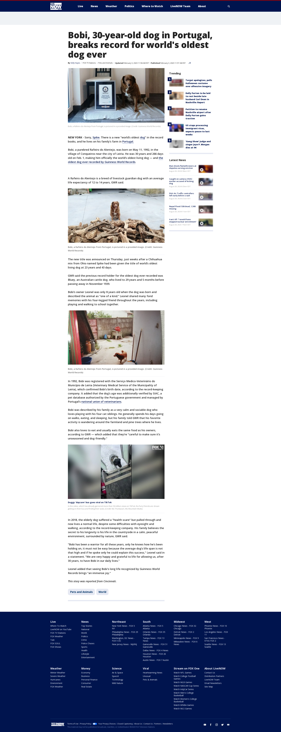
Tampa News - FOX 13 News (153, 639)
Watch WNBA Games (184, 705)
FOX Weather (56, 636)
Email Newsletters (213, 683)
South (147, 621)
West (207, 621)
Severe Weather (57, 676)
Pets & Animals (150, 679)
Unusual (146, 676)
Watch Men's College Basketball (184, 694)
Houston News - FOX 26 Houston (154, 655)
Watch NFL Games (183, 672)
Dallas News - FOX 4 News (155, 650)
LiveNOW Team (212, 679)
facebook (210, 724)
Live (53, 621)
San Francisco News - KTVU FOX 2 (214, 639)
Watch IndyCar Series (184, 689)
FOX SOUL (55, 643)
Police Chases (87, 643)
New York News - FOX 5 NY (123, 627)
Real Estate (86, 686)
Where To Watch (58, 625)
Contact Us (209, 672)
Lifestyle (85, 654)
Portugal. (128, 141)
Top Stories (86, 625)
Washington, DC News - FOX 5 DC (123, 639)
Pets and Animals (105, 63)
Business (85, 676)
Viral (146, 668)
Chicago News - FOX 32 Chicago (185, 627)
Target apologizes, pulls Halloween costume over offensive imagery (199, 83)
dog (142, 137)
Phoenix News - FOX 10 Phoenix (215, 627)
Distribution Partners (214, 676)
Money (85, 668)
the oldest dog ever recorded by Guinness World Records (115, 160)
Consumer (86, 683)
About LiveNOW (214, 668)
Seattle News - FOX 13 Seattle (215, 645)
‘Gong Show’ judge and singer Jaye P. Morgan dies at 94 (198, 144)
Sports (84, 646)
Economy (85, 672)
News (85, 621)
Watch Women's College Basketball (185, 700)
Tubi (52, 639)
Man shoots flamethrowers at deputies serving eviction (182, 167)
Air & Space (117, 672)
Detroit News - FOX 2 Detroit (184, 633)
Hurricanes (55, 679)
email (228, 724)
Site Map (208, 686)
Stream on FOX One (186, 668)
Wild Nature (117, 683)
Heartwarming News (152, 672)
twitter (222, 724)
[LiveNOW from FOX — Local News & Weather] (60, 6)
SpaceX (115, 676)
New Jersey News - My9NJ (124, 644)
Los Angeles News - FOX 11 (216, 633)
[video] (205, 169)
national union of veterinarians (101, 401)
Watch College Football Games (185, 677)
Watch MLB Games (183, 682)
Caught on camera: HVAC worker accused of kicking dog (181, 181)
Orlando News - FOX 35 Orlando (154, 633)
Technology (117, 679)
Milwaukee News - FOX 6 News (185, 643)
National (85, 629)
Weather (56, 668)
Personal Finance (89, 679)
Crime (84, 639)
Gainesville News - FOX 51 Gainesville (155, 645)
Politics (84, 636)
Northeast (119, 621)
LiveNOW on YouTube (60, 629)
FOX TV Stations (89, 63)
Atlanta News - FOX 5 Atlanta (153, 627)
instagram (216, 724)
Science (117, 668)
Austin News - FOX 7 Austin (156, 660)
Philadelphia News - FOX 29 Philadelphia (125, 633)
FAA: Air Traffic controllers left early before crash (181, 194)
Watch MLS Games (183, 708)
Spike (96, 137)
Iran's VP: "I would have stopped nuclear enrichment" (183, 220)
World (102, 592)
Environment (56, 683)
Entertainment (88, 657)
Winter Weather (57, 672)
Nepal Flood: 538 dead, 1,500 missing (182, 207)
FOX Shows (55, 646)
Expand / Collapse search (229, 6)
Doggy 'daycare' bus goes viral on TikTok (90, 502)
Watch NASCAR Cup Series (186, 685)
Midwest (179, 621)
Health (84, 650)
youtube (205, 724)
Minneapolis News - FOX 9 (186, 638)
